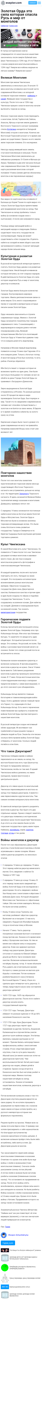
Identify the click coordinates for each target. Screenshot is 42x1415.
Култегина (11, 129)
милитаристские (8, 612)
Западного (24, 494)
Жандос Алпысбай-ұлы (18, 1235)
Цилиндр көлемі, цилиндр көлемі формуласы (22, 1295)
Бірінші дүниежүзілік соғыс (20, 1287)
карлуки (29, 830)
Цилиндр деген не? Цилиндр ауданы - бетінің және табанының (24, 1258)
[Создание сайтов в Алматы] (21, 47)
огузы (11, 833)
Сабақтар (4, 26)
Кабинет (33, 3)
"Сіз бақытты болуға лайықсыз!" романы (25, 1250)
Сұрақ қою (13, 26)
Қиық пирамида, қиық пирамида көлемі (25, 1278)
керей (3, 99)
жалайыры (14, 830)
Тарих (7, 1227)
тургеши (4, 833)
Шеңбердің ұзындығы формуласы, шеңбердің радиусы (23, 1267)
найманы (31, 96)
